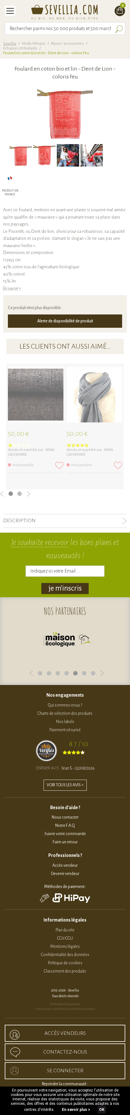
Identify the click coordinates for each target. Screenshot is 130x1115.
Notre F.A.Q (65, 825)
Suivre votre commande (65, 834)
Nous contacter (65, 817)
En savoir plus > (76, 1109)
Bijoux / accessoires (67, 43)
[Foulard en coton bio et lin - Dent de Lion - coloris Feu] (20, 155)
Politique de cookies (65, 963)
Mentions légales (65, 946)
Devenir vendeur (65, 873)
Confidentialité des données (65, 955)
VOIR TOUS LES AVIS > (65, 785)
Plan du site (65, 930)
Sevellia (9, 43)
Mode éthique (33, 43)
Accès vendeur (65, 865)
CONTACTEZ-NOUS (65, 1052)
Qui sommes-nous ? (65, 705)
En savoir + (12, 288)
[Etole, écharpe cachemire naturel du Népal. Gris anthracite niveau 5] (35, 394)
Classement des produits (65, 971)
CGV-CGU (65, 938)
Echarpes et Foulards (20, 48)
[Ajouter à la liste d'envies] (59, 465)
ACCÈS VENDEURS (65, 1033)
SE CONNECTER (65, 1071)
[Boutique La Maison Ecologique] (67, 640)
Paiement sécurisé (65, 730)
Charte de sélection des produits (65, 713)
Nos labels (65, 721)
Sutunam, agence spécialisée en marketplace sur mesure (65, 1008)
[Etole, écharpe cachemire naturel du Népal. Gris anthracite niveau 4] (94, 394)
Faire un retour (65, 842)
